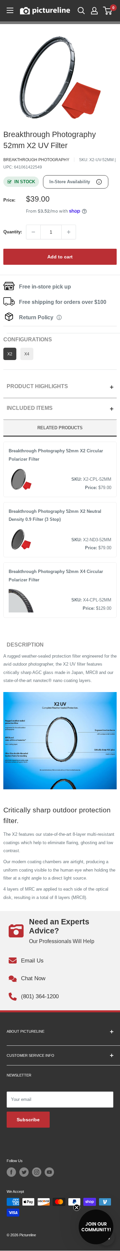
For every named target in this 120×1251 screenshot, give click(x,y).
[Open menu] (10, 10)
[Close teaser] (76, 1207)
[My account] (94, 10)
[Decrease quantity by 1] (33, 232)
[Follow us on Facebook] (11, 1172)
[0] (108, 11)
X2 (9, 354)
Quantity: (12, 231)
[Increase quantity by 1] (69, 232)
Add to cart (60, 256)
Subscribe (28, 1119)
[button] (96, 1227)
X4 (26, 354)
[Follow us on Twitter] (24, 1172)
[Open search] (81, 10)
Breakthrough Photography (36, 159)
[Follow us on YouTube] (49, 1172)
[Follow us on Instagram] (36, 1172)
